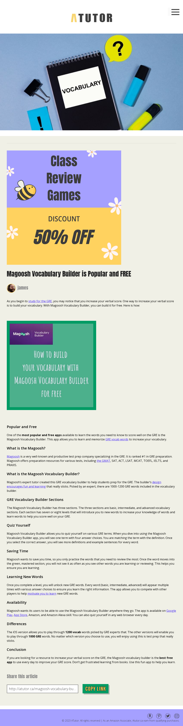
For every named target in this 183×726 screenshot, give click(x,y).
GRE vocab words (116, 439)
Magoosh (13, 456)
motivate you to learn (42, 594)
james (23, 288)
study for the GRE (40, 301)
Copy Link (95, 688)
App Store (20, 615)
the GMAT (103, 461)
